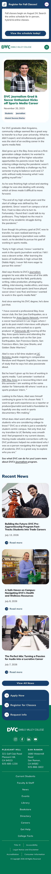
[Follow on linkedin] (28, 739)
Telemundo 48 (22, 330)
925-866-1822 (35, 767)
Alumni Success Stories (15, 118)
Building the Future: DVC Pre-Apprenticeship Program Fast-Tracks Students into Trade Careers (25, 526)
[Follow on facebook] (22, 739)
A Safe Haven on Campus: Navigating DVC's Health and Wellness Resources (20, 593)
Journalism (20, 113)
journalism (35, 271)
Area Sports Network (27, 317)
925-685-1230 (10, 763)
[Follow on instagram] (15, 739)
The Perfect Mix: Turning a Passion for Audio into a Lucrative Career (25, 657)
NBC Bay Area (9, 379)
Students (9, 113)
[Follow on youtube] (35, 739)
